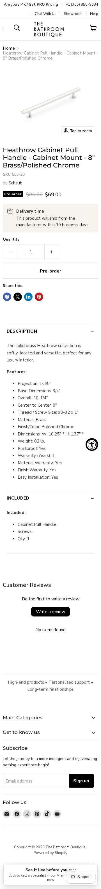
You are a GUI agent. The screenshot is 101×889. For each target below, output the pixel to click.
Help (94, 13)
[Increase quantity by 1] (52, 252)
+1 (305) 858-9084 (82, 4)
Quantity (11, 239)
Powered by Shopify (50, 852)
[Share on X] (17, 297)
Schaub (15, 183)
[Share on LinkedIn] (28, 297)
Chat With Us (45, 13)
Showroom (73, 13)
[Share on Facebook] (7, 297)
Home (9, 48)
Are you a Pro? (31, 4)
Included (18, 498)
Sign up (81, 781)
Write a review (50, 612)
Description (22, 331)
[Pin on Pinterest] (39, 297)
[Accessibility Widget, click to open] (92, 444)
